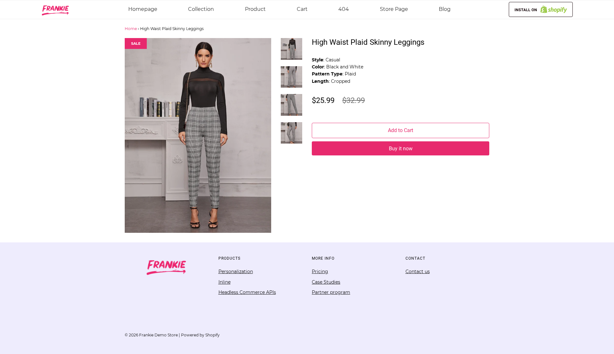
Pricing (320, 271)
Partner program (331, 292)
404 (343, 9)
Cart (302, 9)
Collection (201, 9)
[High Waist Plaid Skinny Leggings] (292, 52)
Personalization (235, 271)
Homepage (142, 9)
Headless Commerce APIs (247, 292)
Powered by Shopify (200, 335)
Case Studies (326, 282)
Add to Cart (400, 130)
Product (255, 9)
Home (131, 28)
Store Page (394, 9)
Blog (445, 9)
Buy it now (401, 149)
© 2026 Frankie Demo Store (151, 335)
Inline (224, 282)
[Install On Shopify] (541, 9)
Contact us (417, 271)
